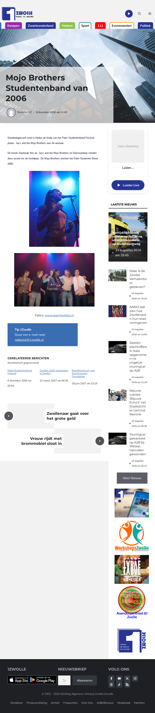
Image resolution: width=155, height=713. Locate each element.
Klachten (139, 702)
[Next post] (99, 441)
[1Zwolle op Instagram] (135, 678)
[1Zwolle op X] (127, 678)
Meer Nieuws (132, 478)
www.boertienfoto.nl (59, 315)
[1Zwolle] (17, 13)
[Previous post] (8, 416)
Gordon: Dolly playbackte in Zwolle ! (54, 372)
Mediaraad (123, 702)
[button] (139, 13)
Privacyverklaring (37, 702)
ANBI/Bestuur (105, 702)
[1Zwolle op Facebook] (111, 678)
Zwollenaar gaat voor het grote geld (68, 416)
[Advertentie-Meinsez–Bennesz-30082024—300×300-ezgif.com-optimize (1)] (132, 619)
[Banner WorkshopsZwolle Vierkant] (132, 552)
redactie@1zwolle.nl (29, 340)
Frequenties (70, 702)
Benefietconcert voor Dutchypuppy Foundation (83, 373)
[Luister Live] (129, 13)
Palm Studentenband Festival (20, 372)
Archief (55, 702)
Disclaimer (16, 702)
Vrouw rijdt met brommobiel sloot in (41, 441)
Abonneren (84, 680)
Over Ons (87, 702)
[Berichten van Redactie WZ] (11, 112)
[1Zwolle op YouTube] (119, 685)
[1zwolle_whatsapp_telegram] (132, 516)
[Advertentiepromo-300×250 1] (131, 651)
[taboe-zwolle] (132, 583)
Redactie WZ (24, 112)
